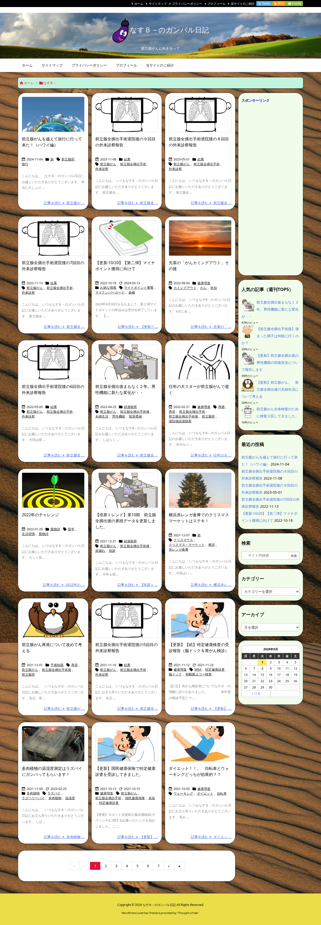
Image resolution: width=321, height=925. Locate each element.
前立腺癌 (67, 159)
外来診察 (101, 168)
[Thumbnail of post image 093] (200, 114)
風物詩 (43, 534)
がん (203, 287)
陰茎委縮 (135, 416)
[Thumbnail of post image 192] (126, 362)
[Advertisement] (271, 187)
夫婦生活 (101, 416)
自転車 (222, 793)
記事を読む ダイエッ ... (211, 836)
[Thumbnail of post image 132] (200, 490)
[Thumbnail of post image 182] (200, 744)
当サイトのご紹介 (243, 4)
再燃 (221, 406)
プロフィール (216, 4)
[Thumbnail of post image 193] (200, 238)
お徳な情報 (108, 287)
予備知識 (56, 665)
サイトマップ (158, 4)
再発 (172, 411)
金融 (131, 292)
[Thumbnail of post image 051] (53, 238)
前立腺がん (108, 164)
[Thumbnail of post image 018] (53, 744)
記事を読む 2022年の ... (64, 584)
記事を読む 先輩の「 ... (211, 326)
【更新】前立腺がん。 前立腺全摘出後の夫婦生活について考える (270, 389)
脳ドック (175, 674)
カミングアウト (185, 287)
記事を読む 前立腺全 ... (137, 202)
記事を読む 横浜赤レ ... (211, 584)
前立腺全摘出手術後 (134, 411)
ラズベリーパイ (33, 798)
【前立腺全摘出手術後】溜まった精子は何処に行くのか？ (270, 335)
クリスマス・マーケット (187, 544)
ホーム (138, 4)
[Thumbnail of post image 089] (126, 114)
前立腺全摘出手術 (133, 164)
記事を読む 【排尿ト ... (137, 584)
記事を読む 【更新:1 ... (138, 326)
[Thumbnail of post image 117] (126, 490)
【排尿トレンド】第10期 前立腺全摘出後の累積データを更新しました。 (125, 521)
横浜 (211, 544)
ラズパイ (53, 793)
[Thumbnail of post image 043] (126, 238)
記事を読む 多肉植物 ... (64, 836)
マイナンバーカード (110, 292)
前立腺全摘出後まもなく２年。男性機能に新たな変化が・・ (270, 309)
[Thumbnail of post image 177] (126, 620)
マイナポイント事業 (138, 287)
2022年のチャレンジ (40, 514)
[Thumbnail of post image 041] (200, 620)
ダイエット (205, 793)
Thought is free (188, 913)
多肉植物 (33, 793)
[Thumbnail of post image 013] (53, 362)
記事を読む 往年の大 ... (211, 455)
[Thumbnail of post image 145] (53, 490)
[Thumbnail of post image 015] (126, 744)
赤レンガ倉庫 (178, 549)
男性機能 (118, 416)
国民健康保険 (135, 798)
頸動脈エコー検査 (199, 674)
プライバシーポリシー (187, 4)
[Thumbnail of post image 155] (53, 114)
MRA (197, 669)
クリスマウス (183, 540)
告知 (213, 287)
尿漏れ (100, 550)
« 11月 (256, 693)
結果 (127, 159)
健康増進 (203, 283)
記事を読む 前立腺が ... (64, 202)
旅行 (25, 164)
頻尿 (112, 550)
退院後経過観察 (180, 421)
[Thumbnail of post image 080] (53, 620)
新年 (71, 529)
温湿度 (70, 798)
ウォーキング (183, 793)
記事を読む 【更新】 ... (211, 708)
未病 (151, 798)
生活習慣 (28, 534)
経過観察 (130, 406)
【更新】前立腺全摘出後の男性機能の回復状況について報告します (270, 362)
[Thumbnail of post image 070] (200, 362)
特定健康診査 (215, 669)
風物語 (55, 529)
